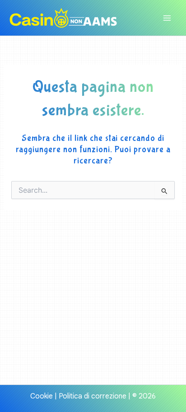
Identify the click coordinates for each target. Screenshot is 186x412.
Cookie (41, 396)
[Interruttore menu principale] (167, 18)
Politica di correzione (92, 396)
